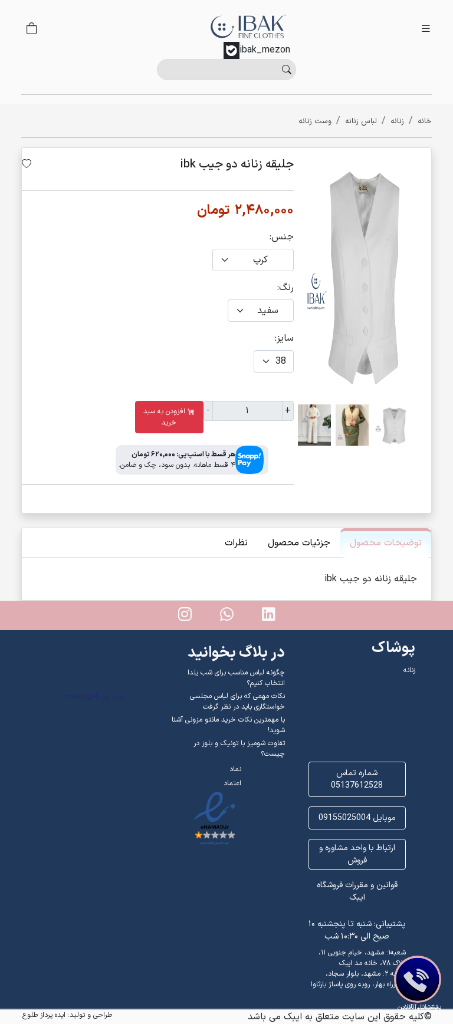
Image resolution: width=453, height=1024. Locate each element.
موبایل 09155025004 (357, 818)
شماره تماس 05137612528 (357, 779)
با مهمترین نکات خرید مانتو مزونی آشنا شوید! (228, 725)
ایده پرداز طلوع (43, 1015)
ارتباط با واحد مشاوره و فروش (357, 854)
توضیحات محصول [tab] (386, 543)
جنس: (282, 237)
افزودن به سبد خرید (164, 417)
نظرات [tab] (236, 543)
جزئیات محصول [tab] (299, 543)
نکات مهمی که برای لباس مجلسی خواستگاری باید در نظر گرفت (237, 701)
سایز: (284, 338)
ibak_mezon (264, 50)
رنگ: (285, 288)
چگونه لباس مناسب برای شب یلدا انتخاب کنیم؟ (236, 678)
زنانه (409, 670)
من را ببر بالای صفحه (96, 696)
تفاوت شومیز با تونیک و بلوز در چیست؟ (238, 748)
